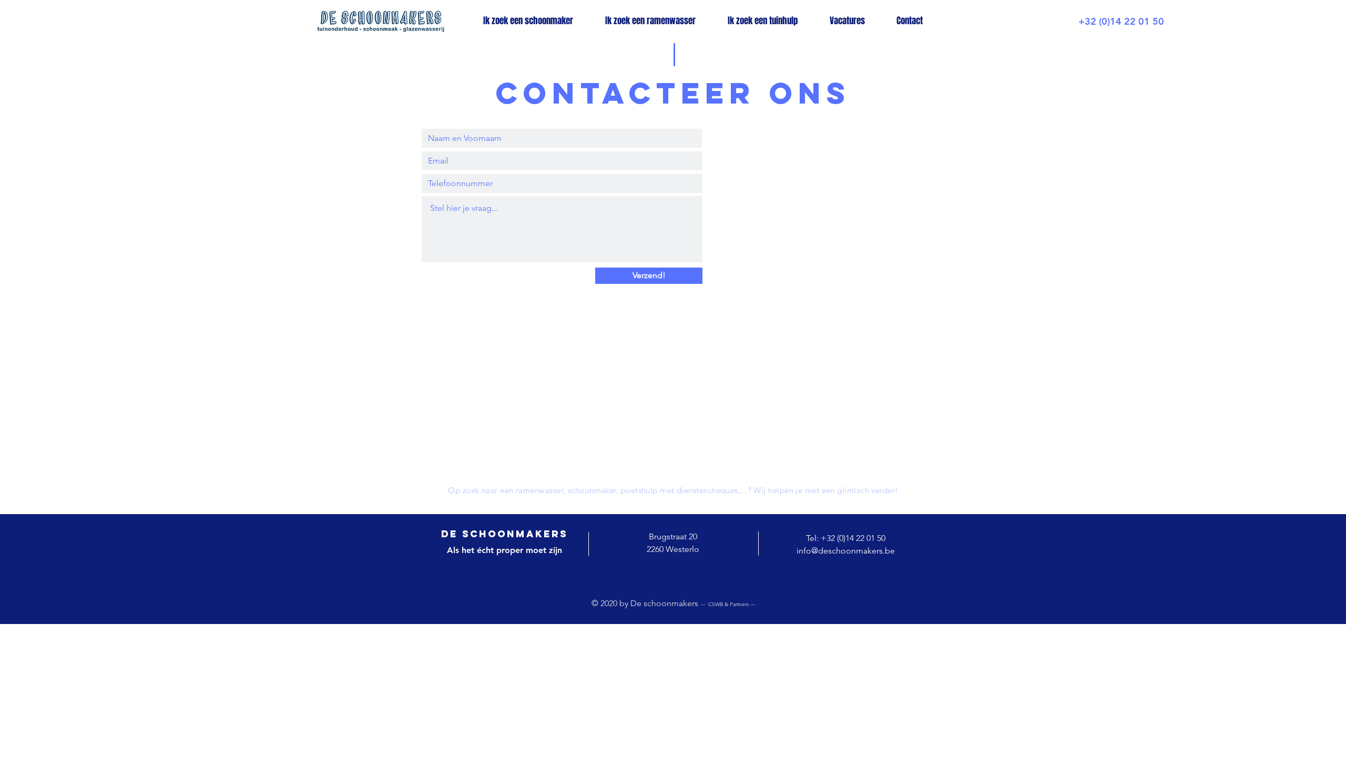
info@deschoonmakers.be (846, 551)
